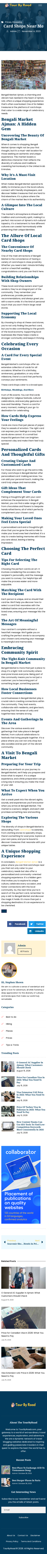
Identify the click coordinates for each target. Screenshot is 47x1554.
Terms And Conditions (31, 1541)
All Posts (24, 951)
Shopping (17, 22)
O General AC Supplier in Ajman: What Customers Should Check (30, 1065)
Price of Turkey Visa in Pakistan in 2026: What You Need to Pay (31, 1110)
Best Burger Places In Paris (26, 1480)
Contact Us (23, 1535)
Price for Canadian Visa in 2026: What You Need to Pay (31, 1080)
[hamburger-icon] (40, 5)
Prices (8, 22)
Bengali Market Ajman (27, 861)
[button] (17, 924)
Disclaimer (35, 1535)
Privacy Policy (12, 1541)
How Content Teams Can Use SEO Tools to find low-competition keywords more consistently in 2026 (31, 1126)
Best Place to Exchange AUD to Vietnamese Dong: (28, 1469)
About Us (11, 1535)
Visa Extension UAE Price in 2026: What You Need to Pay (30, 1095)
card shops (25, 829)
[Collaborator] (20, 1222)
